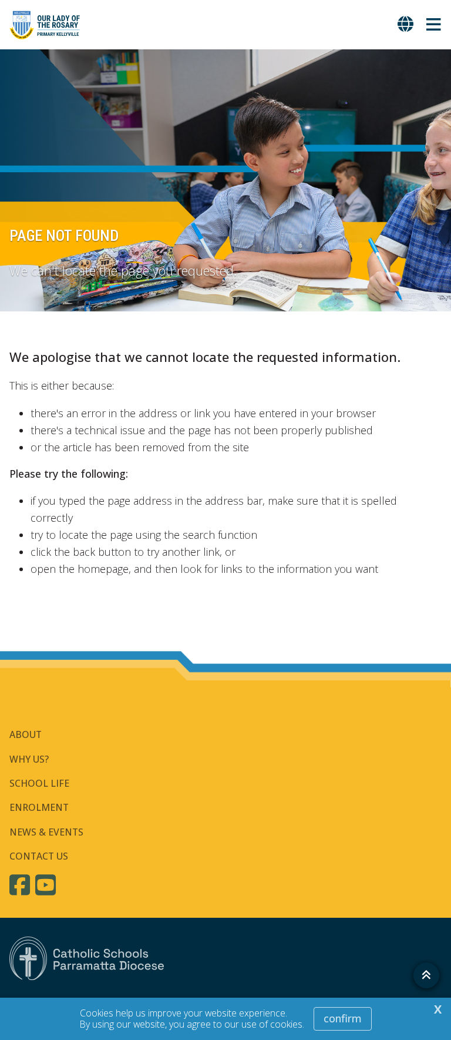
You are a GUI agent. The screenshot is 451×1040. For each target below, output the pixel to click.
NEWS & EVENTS (46, 832)
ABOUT (25, 734)
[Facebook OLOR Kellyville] (21, 885)
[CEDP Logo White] (86, 958)
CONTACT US (38, 856)
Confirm (343, 1018)
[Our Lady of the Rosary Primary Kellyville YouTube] (47, 885)
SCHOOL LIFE (39, 783)
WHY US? (29, 759)
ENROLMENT (39, 807)
